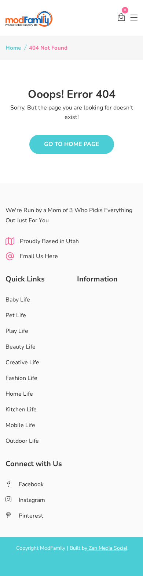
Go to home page (71, 144)
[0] (121, 18)
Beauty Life (21, 347)
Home (13, 47)
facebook (31, 484)
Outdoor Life (22, 441)
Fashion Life (21, 378)
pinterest (31, 516)
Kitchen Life (21, 410)
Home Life (19, 394)
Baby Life (18, 300)
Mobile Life (20, 425)
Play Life (17, 331)
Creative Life (22, 362)
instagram (32, 500)
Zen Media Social (107, 548)
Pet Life (16, 315)
